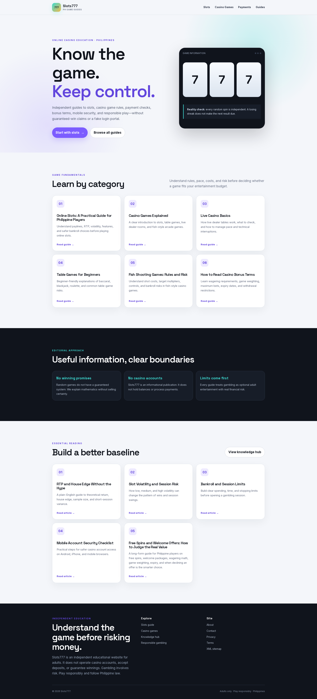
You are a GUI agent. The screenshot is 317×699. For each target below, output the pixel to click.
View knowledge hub (244, 452)
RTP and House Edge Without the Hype (84, 486)
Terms (210, 642)
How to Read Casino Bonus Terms (228, 274)
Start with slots (70, 132)
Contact (211, 630)
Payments (244, 7)
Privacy (211, 636)
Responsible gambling (154, 642)
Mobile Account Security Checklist (85, 543)
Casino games (149, 630)
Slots (206, 7)
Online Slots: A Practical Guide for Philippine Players (84, 217)
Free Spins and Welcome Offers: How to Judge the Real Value (158, 545)
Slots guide (147, 624)
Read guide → (65, 244)
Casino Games (224, 7)
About (210, 624)
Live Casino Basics (215, 215)
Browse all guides (107, 132)
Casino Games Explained (148, 215)
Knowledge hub (150, 636)
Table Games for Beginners (78, 274)
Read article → (66, 512)
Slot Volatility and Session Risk (154, 484)
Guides (260, 7)
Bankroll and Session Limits (223, 484)
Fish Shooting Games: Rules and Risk (158, 274)
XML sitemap (214, 648)
